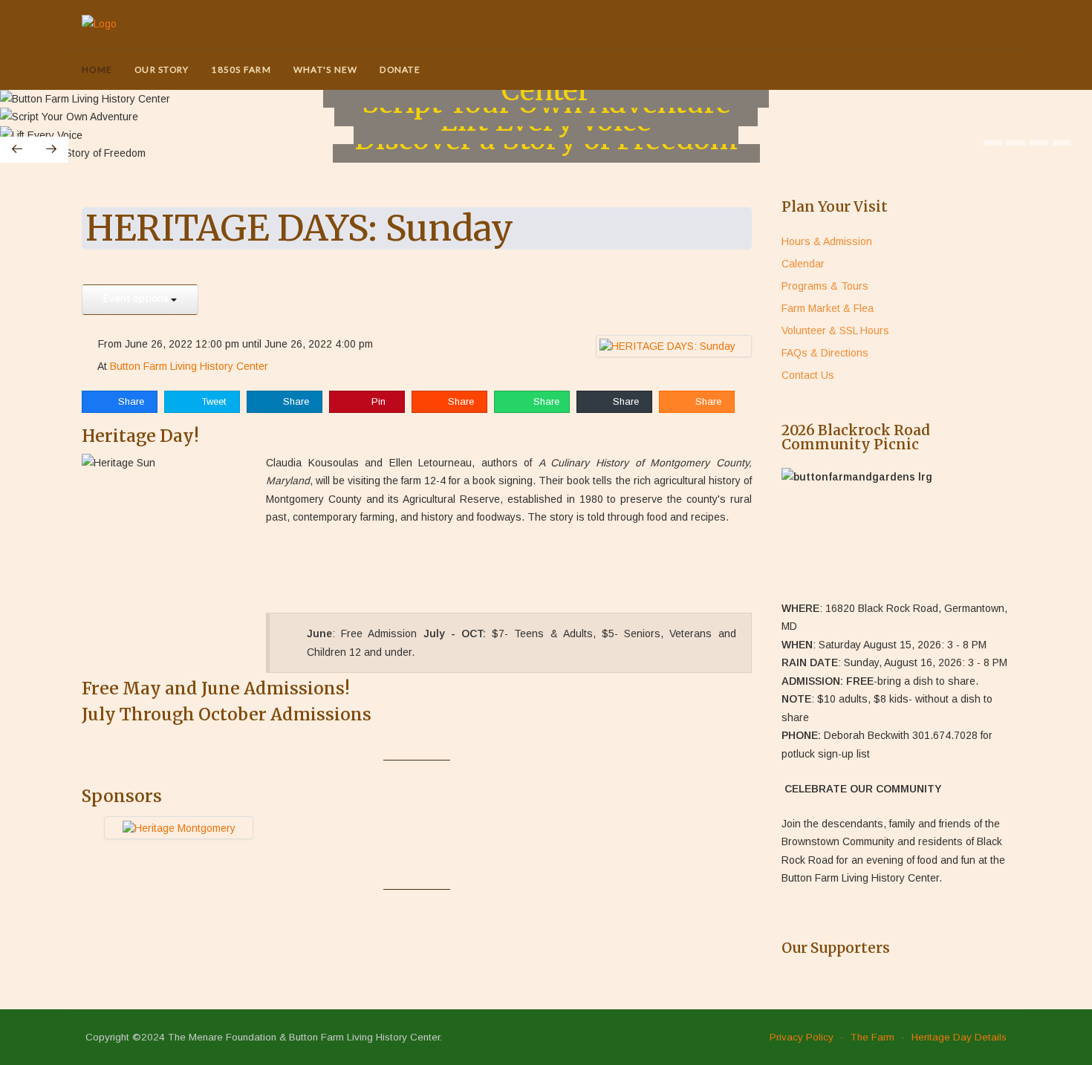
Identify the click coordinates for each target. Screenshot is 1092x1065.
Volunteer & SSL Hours (835, 330)
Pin (377, 401)
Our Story (161, 69)
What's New (325, 69)
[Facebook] (962, 70)
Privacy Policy (801, 1037)
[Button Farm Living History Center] (99, 24)
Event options (137, 297)
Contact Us (807, 375)
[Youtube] (981, 70)
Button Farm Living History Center (189, 366)
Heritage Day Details (959, 1037)
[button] (993, 143)
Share (129, 401)
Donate (400, 69)
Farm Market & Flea (827, 308)
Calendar (803, 264)
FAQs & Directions (824, 353)
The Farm (872, 1037)
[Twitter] (943, 70)
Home (97, 69)
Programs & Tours (824, 286)
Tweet (212, 401)
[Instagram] (1001, 70)
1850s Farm (241, 69)
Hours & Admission (826, 241)
